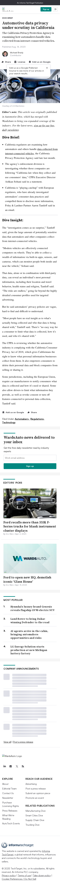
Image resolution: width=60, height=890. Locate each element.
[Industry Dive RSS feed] (23, 766)
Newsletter (7, 797)
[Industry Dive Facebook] (11, 766)
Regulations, (37, 418)
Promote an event (34, 797)
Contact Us (8, 793)
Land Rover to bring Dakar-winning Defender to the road (29, 620)
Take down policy (42, 875)
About (5, 783)
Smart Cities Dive (34, 815)
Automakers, (22, 418)
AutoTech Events (11, 823)
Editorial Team (9, 788)
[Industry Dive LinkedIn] (4, 766)
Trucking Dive (32, 824)
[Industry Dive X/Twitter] (17, 766)
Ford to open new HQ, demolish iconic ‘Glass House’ (27, 579)
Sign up (46, 9)
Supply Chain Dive (34, 820)
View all (7, 741)
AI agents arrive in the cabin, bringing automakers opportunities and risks (29, 634)
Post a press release (23, 741)
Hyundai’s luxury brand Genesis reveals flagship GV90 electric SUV (32, 608)
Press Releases (9, 810)
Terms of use (24, 875)
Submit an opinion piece (37, 793)
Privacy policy (9, 875)
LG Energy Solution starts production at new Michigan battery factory (28, 650)
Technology (8, 422)
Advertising (31, 783)
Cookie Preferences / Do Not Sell (19, 879)
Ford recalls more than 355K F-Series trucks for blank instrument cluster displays (29, 526)
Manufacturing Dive (35, 810)
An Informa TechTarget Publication (30, 3)
